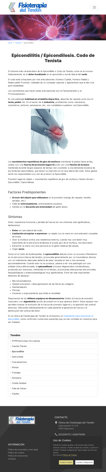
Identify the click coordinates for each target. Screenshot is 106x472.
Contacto (12, 459)
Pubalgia (16, 372)
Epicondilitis (18, 351)
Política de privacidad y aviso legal (23, 449)
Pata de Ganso (19, 388)
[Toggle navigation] (94, 7)
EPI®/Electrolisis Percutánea (26, 341)
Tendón (18, 43)
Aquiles (15, 393)
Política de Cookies (69, 455)
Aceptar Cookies (66, 462)
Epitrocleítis (17, 356)
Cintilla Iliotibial (19, 383)
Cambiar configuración (84, 462)
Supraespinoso (19, 362)
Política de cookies (16, 453)
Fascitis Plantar (19, 346)
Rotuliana (16, 378)
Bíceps (15, 367)
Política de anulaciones (18, 456)
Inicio (10, 43)
